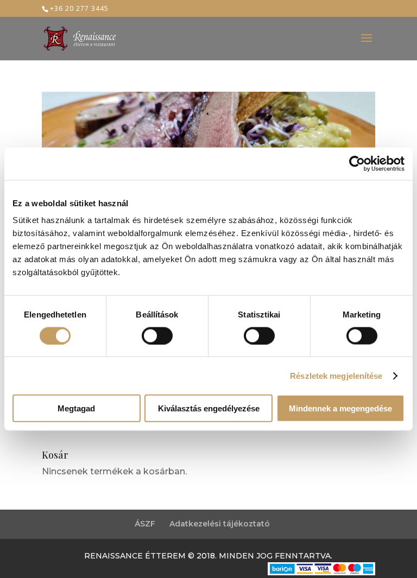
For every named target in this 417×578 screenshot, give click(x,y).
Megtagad (76, 408)
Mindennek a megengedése (340, 408)
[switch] (157, 335)
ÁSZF (145, 524)
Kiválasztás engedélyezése (209, 408)
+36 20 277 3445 (79, 8)
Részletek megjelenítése (336, 375)
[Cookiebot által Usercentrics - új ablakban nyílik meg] (357, 163)
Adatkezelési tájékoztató (219, 524)
